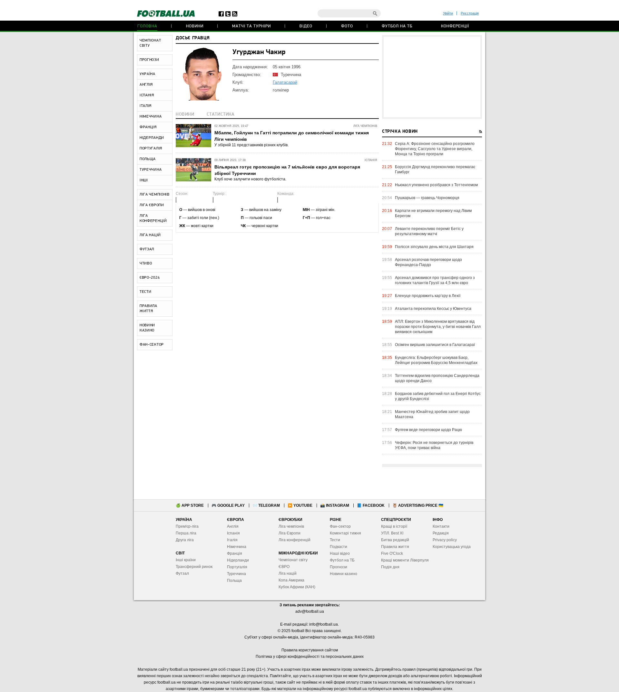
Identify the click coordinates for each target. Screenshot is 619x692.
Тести (335, 540)
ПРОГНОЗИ (149, 60)
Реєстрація (470, 13)
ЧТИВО (146, 263)
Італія (232, 540)
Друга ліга (185, 540)
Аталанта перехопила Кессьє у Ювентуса (433, 308)
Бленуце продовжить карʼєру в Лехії (427, 295)
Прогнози (338, 567)
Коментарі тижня (345, 533)
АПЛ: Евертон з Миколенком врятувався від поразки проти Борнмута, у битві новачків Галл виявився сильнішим (438, 326)
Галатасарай (285, 82)
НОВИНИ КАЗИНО (147, 327)
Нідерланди (238, 560)
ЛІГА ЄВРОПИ (152, 205)
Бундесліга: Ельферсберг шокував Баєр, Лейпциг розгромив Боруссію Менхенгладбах (436, 360)
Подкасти (338, 546)
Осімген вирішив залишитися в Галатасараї (435, 344)
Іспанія (233, 533)
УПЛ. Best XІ (392, 533)
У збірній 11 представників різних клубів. (251, 145)
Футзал (182, 573)
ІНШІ (144, 180)
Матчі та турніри (251, 26)
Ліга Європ (288, 533)
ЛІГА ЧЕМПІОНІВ (155, 195)
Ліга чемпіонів (291, 526)
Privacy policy (445, 540)
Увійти (448, 13)
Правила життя (395, 546)
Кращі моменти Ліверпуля (405, 560)
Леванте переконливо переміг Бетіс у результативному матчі (429, 231)
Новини (194, 26)
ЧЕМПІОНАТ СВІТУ (150, 43)
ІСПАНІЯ (147, 95)
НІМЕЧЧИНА (151, 117)
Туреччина (236, 574)
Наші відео (340, 553)
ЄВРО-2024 (150, 278)
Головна (147, 26)
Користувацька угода (452, 546)
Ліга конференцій (294, 540)
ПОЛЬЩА (148, 159)
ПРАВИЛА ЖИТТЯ (148, 308)
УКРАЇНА (147, 74)
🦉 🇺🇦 (417, 505)
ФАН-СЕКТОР (152, 345)
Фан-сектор (340, 526)
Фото (347, 26)
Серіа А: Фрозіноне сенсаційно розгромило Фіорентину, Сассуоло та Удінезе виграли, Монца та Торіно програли (435, 148)
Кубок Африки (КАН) (297, 587)
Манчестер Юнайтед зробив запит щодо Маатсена (432, 414)
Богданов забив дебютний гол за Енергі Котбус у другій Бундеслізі (438, 396)
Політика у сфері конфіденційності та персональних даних (310, 656)
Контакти (441, 526)
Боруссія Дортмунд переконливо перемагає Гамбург (435, 169)
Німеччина (236, 546)
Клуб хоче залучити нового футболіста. (250, 179)
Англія (233, 526)
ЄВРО (284, 566)
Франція (234, 553)
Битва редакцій (395, 540)
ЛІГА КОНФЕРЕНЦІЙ (153, 218)
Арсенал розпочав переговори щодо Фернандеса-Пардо (428, 262)
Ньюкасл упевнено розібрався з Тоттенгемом (436, 185)
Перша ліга (186, 533)
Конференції (455, 26)
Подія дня (390, 567)
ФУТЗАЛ (147, 249)
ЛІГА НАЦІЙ (150, 235)
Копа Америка (291, 580)
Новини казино (343, 574)
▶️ (300, 505)
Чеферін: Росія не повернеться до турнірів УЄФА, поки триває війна (434, 445)
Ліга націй (288, 573)
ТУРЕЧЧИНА (151, 170)
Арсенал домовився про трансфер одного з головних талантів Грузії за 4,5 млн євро (435, 280)
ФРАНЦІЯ (148, 127)
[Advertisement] (432, 77)
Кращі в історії (394, 526)
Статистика (221, 114)
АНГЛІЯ (146, 85)
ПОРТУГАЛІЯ (151, 148)
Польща (234, 580)
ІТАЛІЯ (146, 106)
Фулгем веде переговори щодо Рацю (428, 430)
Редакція (441, 533)
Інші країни (186, 560)
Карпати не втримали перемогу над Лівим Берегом (433, 213)
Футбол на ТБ (397, 26)
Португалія (237, 567)
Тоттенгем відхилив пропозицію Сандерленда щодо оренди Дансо (437, 378)
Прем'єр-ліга (187, 526)
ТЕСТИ (146, 292)
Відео (306, 26)
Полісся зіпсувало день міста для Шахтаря (434, 247)
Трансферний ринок (194, 566)
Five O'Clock (392, 553)
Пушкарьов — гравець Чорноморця (427, 198)
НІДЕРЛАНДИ (152, 138)
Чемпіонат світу (293, 560)
